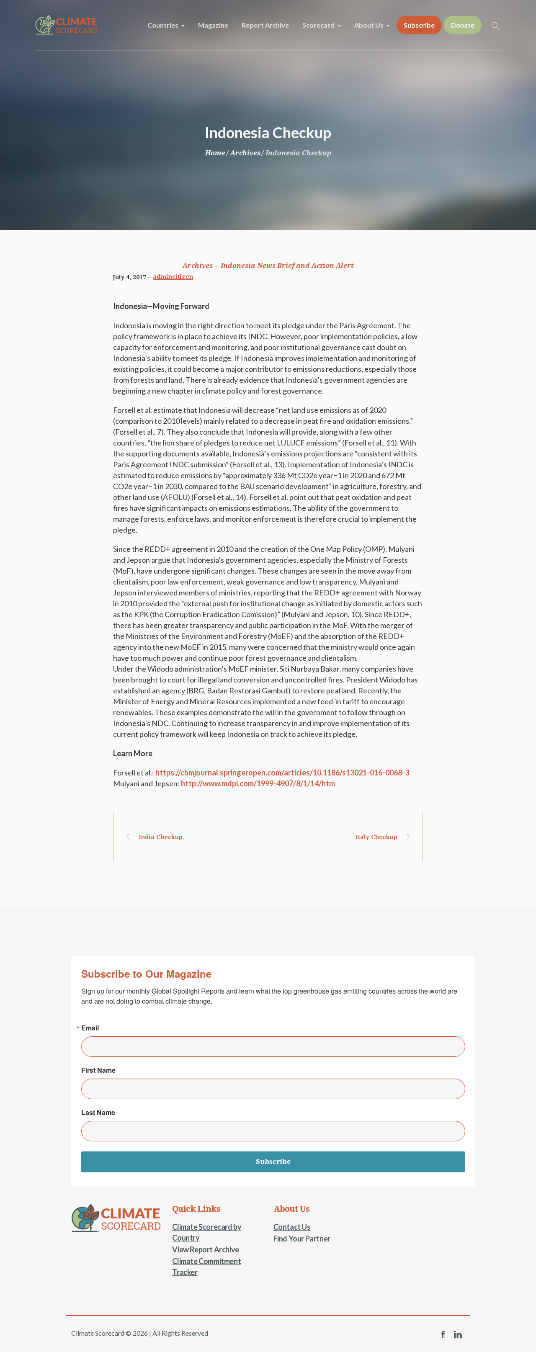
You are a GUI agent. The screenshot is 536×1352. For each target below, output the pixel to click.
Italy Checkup (376, 837)
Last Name (98, 1112)
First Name (98, 1070)
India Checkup (161, 837)
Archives (245, 153)
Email (90, 1028)
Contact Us (292, 1226)
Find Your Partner (301, 1238)
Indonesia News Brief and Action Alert (287, 266)
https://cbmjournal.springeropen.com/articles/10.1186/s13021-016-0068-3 (282, 772)
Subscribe (273, 1162)
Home (215, 153)
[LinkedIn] (458, 1334)
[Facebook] (442, 1334)
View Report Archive (205, 1249)
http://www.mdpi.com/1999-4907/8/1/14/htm (258, 783)
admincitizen (173, 276)
